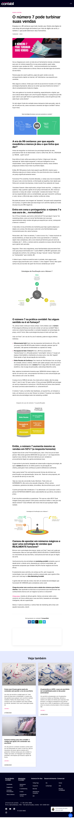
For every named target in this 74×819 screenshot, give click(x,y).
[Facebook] (6, 809)
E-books (21, 791)
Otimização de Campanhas (36, 792)
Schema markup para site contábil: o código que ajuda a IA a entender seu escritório (17, 741)
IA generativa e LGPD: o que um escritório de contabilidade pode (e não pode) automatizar (54, 691)
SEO (34, 796)
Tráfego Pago (36, 782)
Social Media (9, 784)
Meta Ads (35, 788)
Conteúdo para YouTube (23, 795)
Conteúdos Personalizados (10, 791)
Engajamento (10, 787)
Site (46, 782)
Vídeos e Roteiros (10, 794)
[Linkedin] (14, 809)
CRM (60, 785)
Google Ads (35, 785)
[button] (29, 621)
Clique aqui (16, 596)
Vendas (60, 782)
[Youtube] (10, 809)
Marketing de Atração (23, 785)
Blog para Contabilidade (62, 789)
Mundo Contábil (17, 12)
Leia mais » (6, 708)
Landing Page (49, 785)
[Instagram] (6, 812)
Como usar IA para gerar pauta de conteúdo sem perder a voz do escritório (18, 690)
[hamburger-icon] (71, 3)
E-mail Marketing (23, 788)
